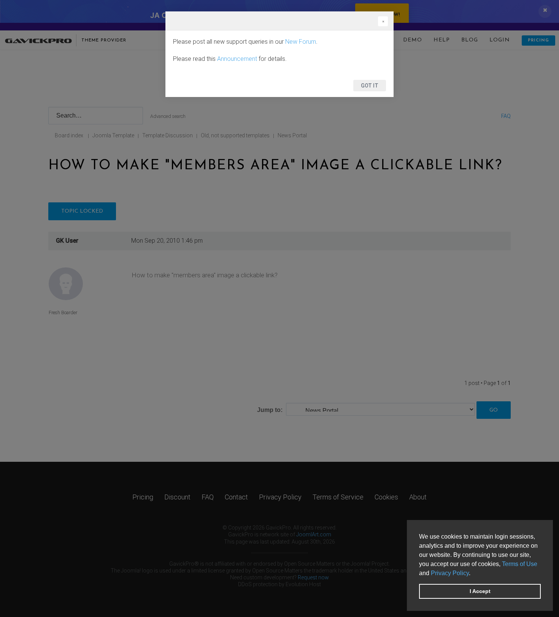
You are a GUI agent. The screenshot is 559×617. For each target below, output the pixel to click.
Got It (369, 86)
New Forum (300, 41)
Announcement (237, 58)
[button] (473, 573)
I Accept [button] (480, 591)
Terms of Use (519, 564)
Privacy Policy (450, 573)
